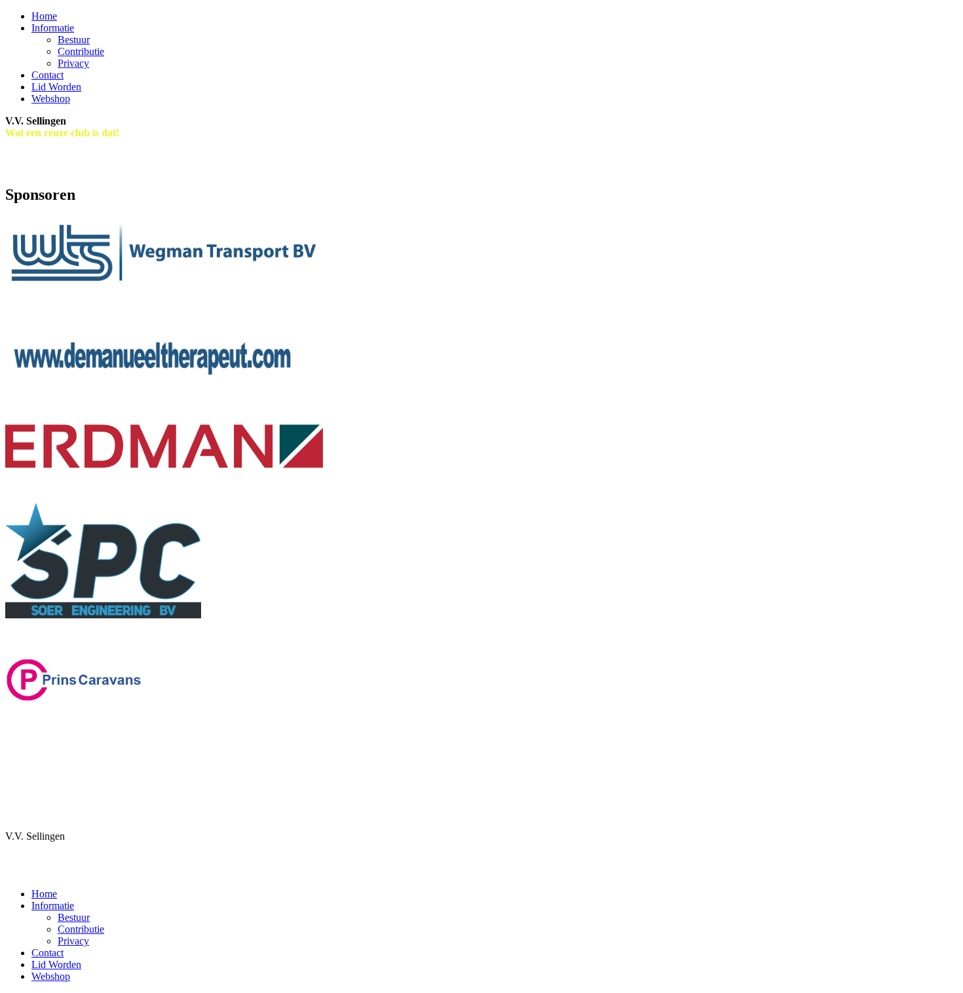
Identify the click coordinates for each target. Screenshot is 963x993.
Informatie (52, 27)
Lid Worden (56, 86)
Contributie (81, 51)
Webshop (50, 98)
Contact (47, 75)
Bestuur (74, 39)
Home (44, 16)
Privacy (73, 63)
